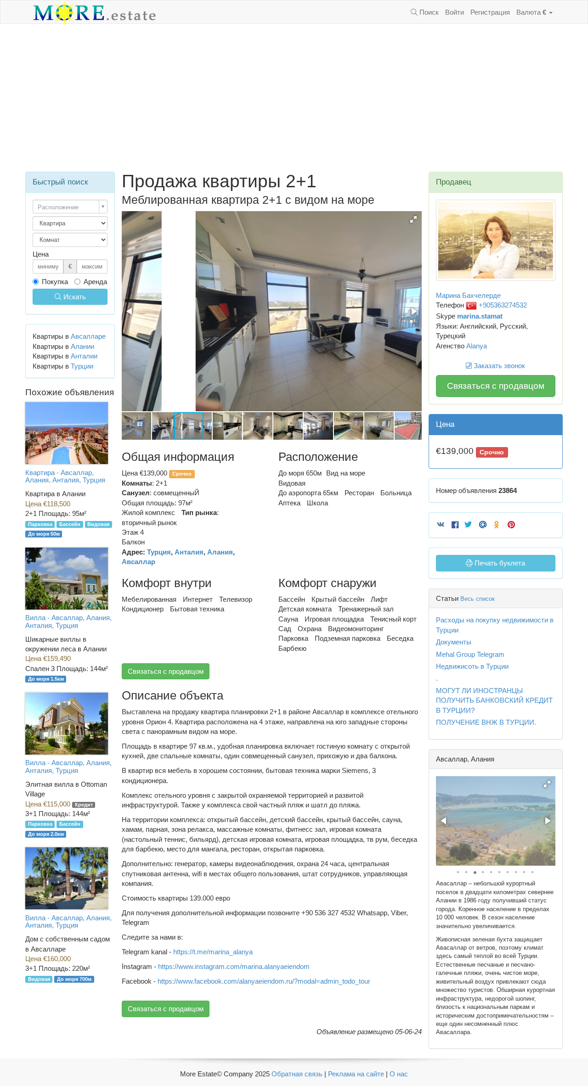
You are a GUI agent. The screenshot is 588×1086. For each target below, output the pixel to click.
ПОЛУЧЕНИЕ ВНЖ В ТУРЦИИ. (486, 722)
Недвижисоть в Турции (472, 666)
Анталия (189, 552)
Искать (74, 297)
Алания (220, 552)
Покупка (55, 281)
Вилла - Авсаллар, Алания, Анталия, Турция (68, 621)
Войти (454, 12)
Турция (159, 552)
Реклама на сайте (356, 1074)
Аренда (95, 281)
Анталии (84, 356)
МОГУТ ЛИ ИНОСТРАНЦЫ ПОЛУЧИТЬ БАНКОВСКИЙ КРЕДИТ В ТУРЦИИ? (494, 700)
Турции (82, 366)
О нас (399, 1074)
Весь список (477, 598)
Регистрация (490, 12)
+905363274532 (502, 305)
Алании (82, 346)
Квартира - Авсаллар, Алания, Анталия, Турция (65, 476)
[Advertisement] (294, 98)
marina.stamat (480, 316)
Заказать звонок (498, 365)
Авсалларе (88, 336)
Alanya (476, 346)
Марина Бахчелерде (468, 295)
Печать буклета (499, 563)
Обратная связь (296, 1074)
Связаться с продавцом (166, 671)
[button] (413, 219)
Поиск (428, 12)
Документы (453, 642)
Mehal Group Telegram (470, 654)
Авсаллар (138, 561)
